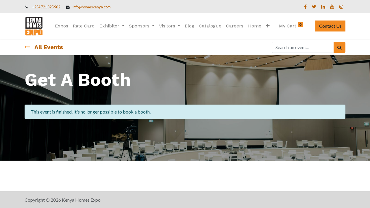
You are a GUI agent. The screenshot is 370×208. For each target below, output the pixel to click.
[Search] (339, 47)
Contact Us (330, 26)
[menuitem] (62, 26)
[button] (268, 26)
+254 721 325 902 (46, 7)
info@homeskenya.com (92, 7)
